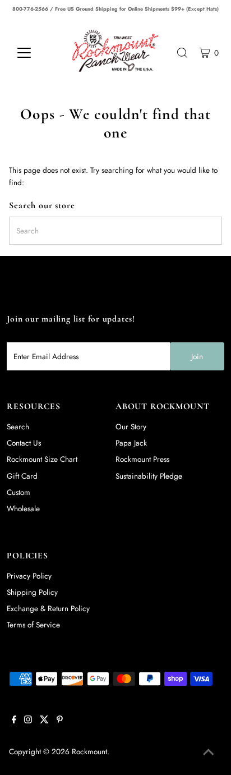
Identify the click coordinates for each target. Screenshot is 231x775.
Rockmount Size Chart (42, 459)
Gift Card (22, 475)
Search (18, 426)
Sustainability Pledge (149, 475)
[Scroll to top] (208, 752)
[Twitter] (44, 720)
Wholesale (23, 508)
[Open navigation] (34, 53)
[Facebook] (14, 720)
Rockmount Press (142, 459)
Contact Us (24, 442)
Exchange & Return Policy (48, 608)
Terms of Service (33, 624)
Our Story (131, 426)
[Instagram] (28, 720)
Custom (18, 492)
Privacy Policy (29, 575)
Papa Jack (131, 442)
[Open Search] (182, 53)
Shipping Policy (32, 592)
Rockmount (89, 751)
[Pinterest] (60, 720)
